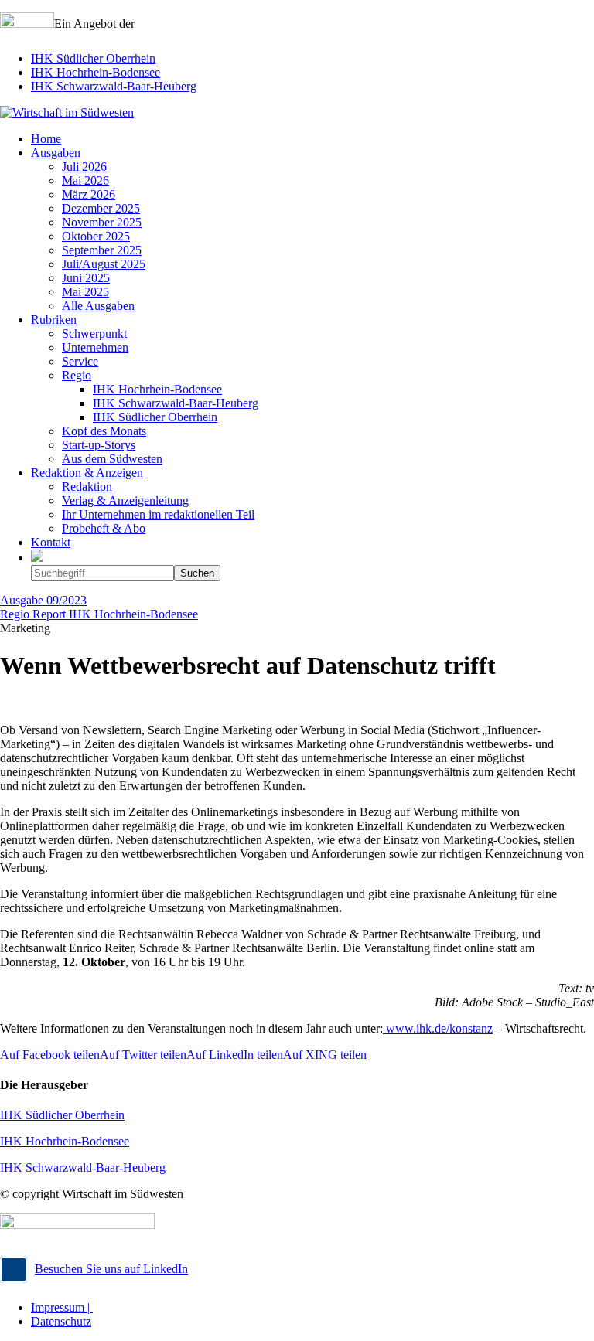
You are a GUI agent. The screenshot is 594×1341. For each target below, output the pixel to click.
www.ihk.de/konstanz (438, 1028)
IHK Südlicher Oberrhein (93, 58)
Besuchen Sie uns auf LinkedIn (111, 1268)
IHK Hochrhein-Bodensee (95, 72)
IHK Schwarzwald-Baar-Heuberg (113, 86)
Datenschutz (61, 1321)
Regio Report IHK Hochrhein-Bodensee (99, 614)
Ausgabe (43, 600)
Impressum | (62, 1307)
